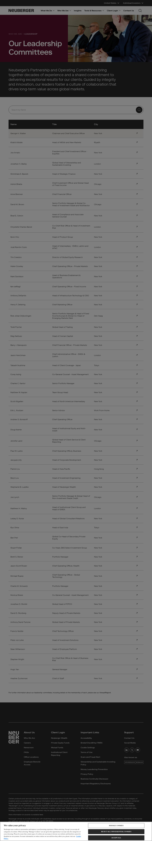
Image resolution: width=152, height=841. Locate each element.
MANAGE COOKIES (116, 825)
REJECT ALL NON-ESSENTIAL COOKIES (116, 831)
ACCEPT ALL (116, 838)
